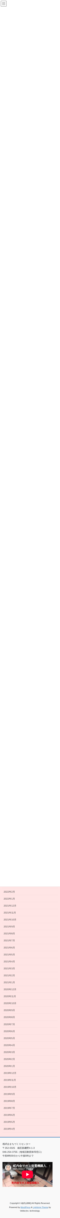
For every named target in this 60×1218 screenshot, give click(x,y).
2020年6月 (9, 1031)
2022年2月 (9, 891)
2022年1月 (9, 898)
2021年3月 (9, 968)
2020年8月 (9, 1017)
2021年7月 (9, 940)
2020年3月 (9, 1052)
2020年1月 (9, 1066)
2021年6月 (9, 947)
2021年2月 (9, 975)
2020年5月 (9, 1038)
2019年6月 (9, 1115)
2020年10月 (10, 1003)
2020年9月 (9, 1010)
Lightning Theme (40, 1207)
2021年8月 (9, 933)
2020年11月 (10, 996)
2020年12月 (10, 989)
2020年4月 (9, 1045)
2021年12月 (10, 905)
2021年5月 (9, 954)
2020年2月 (9, 1059)
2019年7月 (9, 1108)
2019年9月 (9, 1094)
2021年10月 (10, 919)
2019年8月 (9, 1101)
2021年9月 (9, 926)
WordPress (25, 1207)
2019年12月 (10, 1073)
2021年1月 (9, 982)
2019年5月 (9, 1122)
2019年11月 (10, 1080)
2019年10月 (10, 1087)
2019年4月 (9, 1129)
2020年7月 (9, 1024)
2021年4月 (9, 961)
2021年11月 (10, 912)
